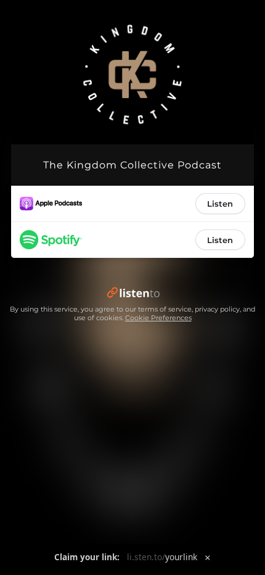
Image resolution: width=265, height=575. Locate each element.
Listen (220, 204)
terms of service (165, 309)
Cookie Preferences (158, 317)
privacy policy (217, 309)
